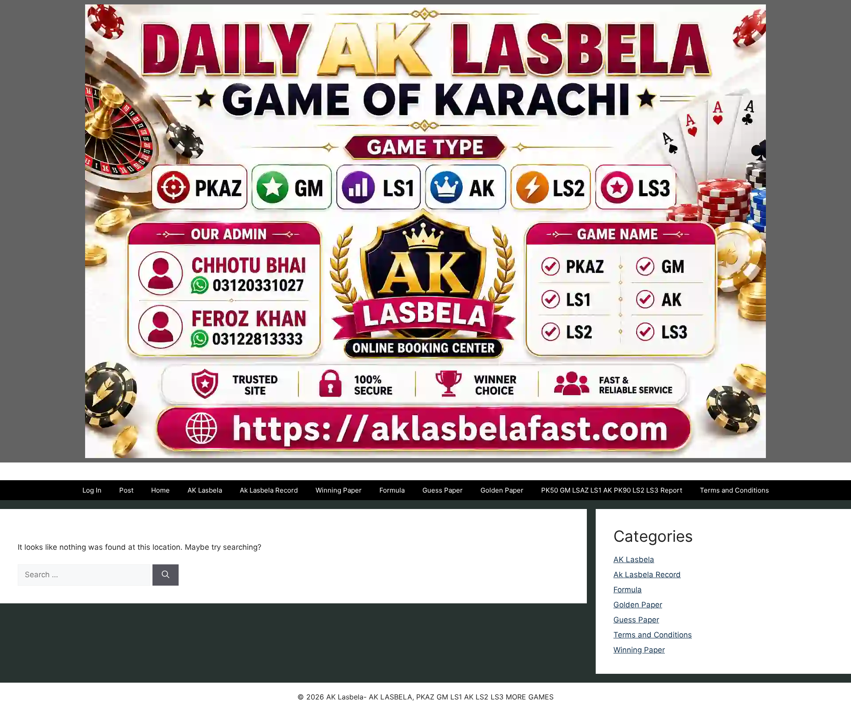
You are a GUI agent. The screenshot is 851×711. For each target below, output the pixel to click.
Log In (91, 490)
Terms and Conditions (734, 490)
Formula (392, 490)
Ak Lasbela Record (269, 490)
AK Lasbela (204, 490)
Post (126, 490)
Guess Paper (442, 490)
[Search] (165, 575)
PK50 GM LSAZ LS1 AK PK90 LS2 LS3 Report (611, 490)
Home (160, 490)
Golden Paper (501, 490)
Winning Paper (339, 490)
